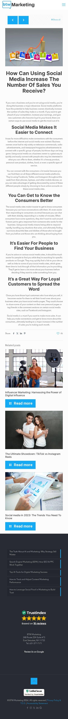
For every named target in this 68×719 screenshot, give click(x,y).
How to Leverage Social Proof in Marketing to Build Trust (32, 591)
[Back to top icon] (34, 681)
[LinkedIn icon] (37, 708)
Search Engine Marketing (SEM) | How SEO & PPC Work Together (31, 563)
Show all (56, 19)
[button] (34, 617)
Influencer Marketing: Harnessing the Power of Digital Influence (33, 394)
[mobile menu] (63, 4)
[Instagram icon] (31, 708)
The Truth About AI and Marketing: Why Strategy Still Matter (32, 553)
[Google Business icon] (41, 708)
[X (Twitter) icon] (34, 708)
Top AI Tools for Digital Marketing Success (28, 572)
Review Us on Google (34, 651)
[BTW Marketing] (18, 5)
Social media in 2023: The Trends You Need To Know (33, 517)
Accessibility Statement (37, 703)
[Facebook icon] (27, 708)
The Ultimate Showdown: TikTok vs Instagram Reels (32, 455)
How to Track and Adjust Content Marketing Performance (29, 581)
